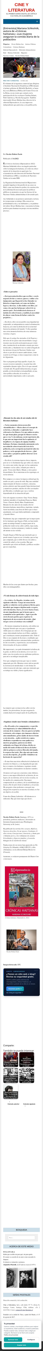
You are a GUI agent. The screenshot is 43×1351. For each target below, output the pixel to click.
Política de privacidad (11, 1335)
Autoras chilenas (30, 44)
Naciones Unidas (8, 56)
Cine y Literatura (12, 81)
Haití (4, 53)
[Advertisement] (21, 129)
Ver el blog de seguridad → (14, 992)
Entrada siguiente (29, 1104)
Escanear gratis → (15, 989)
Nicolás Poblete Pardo (22, 56)
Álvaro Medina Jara (17, 44)
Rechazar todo (13, 1339)
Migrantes (24, 53)
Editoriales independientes (27, 50)
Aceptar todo (21, 1345)
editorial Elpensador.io (10, 50)
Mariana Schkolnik (14, 53)
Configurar (31, 1339)
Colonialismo (7, 47)
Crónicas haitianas (19, 47)
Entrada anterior (13, 1104)
